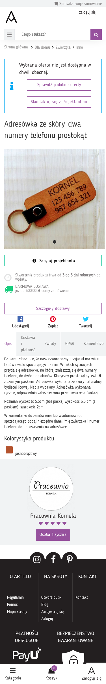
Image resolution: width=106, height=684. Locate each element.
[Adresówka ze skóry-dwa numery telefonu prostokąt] (54, 199)
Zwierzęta (63, 48)
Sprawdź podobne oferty (59, 85)
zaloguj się (87, 12)
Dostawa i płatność (28, 344)
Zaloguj (47, 619)
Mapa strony (17, 612)
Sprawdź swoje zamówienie (80, 4)
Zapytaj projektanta (56, 261)
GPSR (69, 344)
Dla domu (42, 48)
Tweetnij (85, 326)
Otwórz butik (51, 598)
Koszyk (51, 678)
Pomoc (12, 605)
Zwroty (50, 344)
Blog (44, 605)
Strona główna (16, 47)
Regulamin (15, 598)
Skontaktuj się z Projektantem (59, 102)
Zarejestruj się (52, 612)
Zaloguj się (91, 678)
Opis (8, 344)
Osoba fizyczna (53, 535)
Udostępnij (20, 326)
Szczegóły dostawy (53, 309)
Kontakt (81, 598)
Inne (79, 48)
